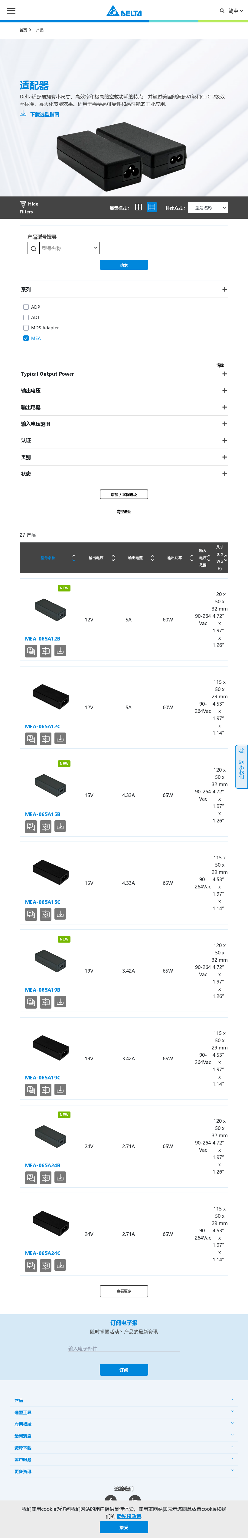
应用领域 (23, 1424)
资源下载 (23, 1448)
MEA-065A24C (42, 1253)
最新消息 (23, 1436)
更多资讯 (23, 1471)
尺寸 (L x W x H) (220, 558)
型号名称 (48, 557)
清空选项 (124, 511)
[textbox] (70, 248)
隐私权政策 (129, 1516)
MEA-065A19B (42, 989)
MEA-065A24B (42, 1165)
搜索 (124, 264)
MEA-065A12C (42, 726)
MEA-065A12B (42, 638)
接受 (124, 1527)
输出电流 (135, 557)
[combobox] (69, 248)
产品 (40, 30)
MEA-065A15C (42, 902)
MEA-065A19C (42, 1077)
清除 (220, 365)
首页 (23, 30)
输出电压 (96, 557)
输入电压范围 (203, 557)
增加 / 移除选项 (124, 494)
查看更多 (124, 1291)
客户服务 (23, 1459)
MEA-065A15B (42, 814)
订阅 (124, 1370)
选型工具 (23, 1412)
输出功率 (175, 557)
